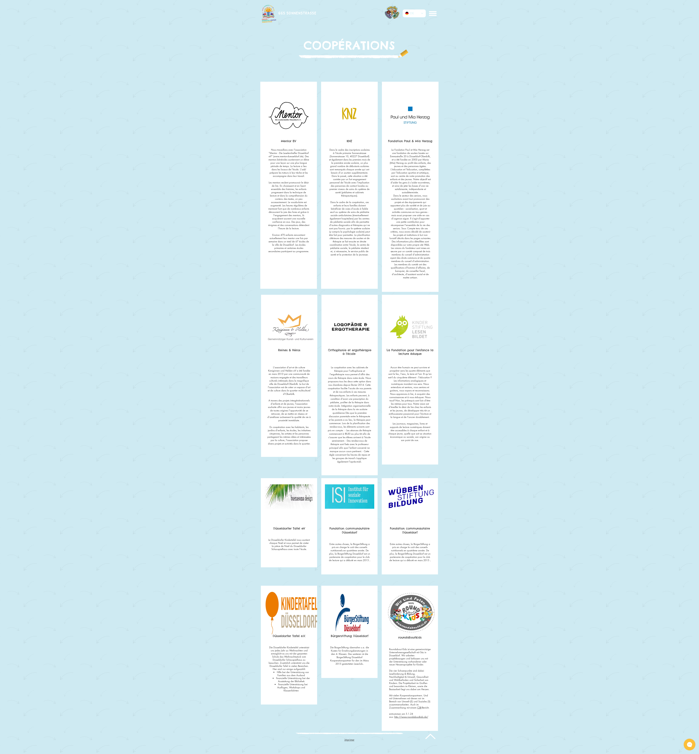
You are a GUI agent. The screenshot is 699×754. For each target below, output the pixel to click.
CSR (419, 707)
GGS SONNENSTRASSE (297, 13)
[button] (432, 13)
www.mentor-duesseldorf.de (288, 156)
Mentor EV (288, 141)
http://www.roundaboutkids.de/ (411, 717)
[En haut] (430, 736)
